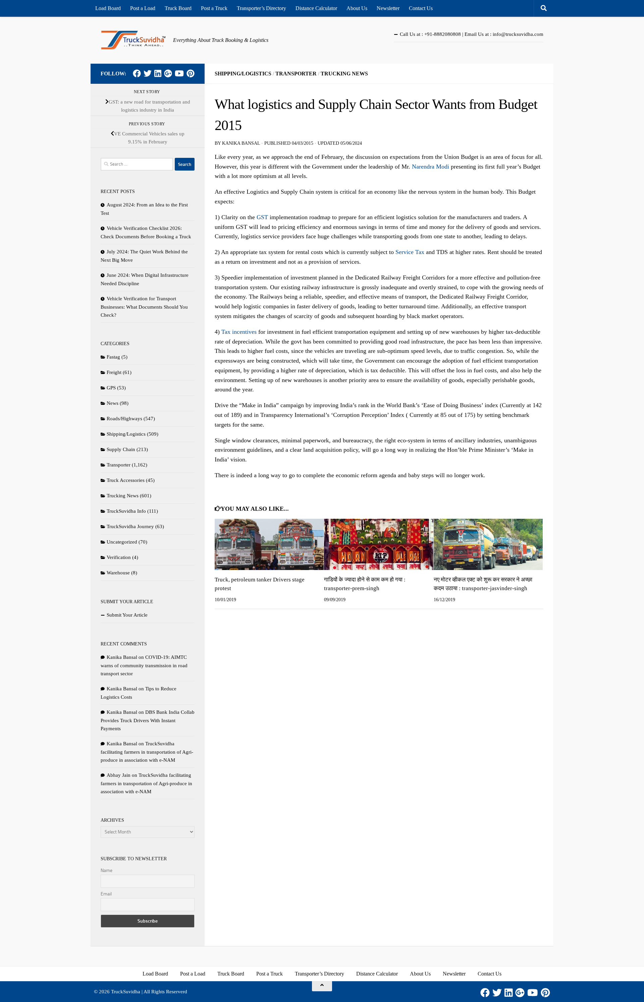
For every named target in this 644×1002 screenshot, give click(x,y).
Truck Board (178, 8)
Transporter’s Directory (261, 8)
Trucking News (344, 73)
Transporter (296, 73)
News (112, 403)
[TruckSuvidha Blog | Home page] (133, 40)
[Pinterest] (190, 73)
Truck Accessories (126, 480)
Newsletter (388, 8)
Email (106, 894)
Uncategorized (122, 542)
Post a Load (142, 8)
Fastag (113, 357)
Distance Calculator (316, 8)
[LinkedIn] (157, 73)
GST (262, 217)
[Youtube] (179, 73)
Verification (119, 557)
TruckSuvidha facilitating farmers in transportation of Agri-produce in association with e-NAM (147, 752)
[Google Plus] (168, 73)
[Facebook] (137, 73)
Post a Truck (214, 8)
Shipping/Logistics (243, 73)
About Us (356, 8)
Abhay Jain (118, 775)
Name (106, 870)
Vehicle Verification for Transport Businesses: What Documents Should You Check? (144, 307)
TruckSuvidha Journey (130, 526)
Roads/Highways (124, 418)
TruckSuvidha (125, 991)
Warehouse (118, 572)
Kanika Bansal (241, 143)
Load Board (108, 8)
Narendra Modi (430, 166)
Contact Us (421, 8)
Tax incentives (239, 331)
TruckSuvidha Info (126, 511)
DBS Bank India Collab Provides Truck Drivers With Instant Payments (148, 720)
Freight (114, 372)
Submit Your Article (127, 615)
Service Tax (409, 252)
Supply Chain (121, 449)
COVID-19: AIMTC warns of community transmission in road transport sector (144, 665)
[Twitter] (148, 73)
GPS (111, 387)
